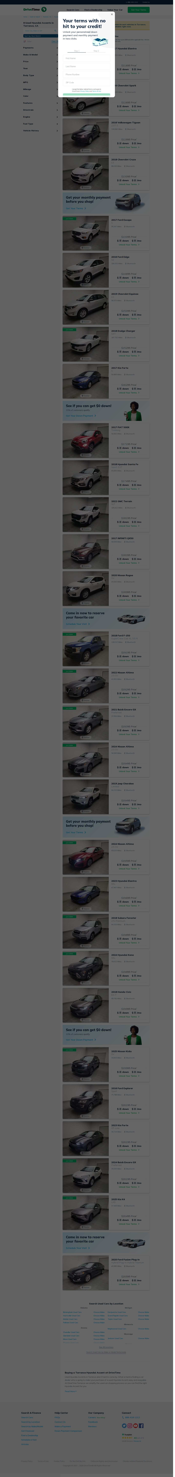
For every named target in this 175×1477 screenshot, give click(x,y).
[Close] (111, 14)
